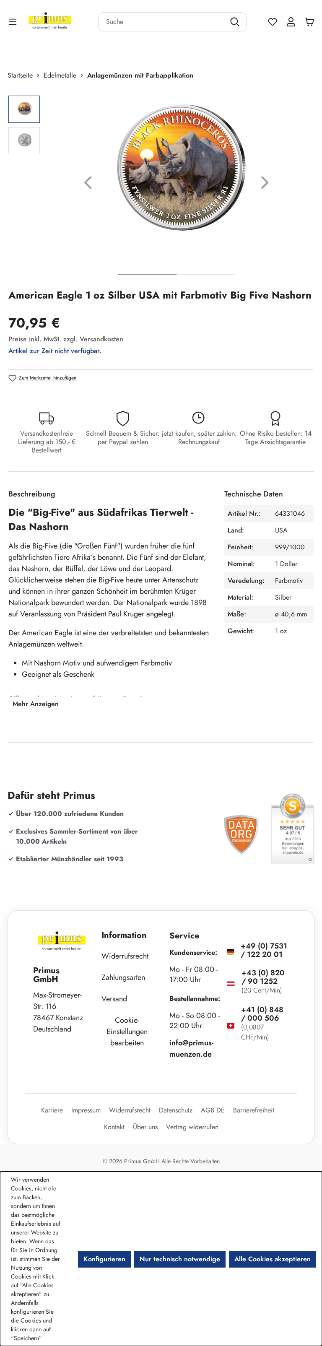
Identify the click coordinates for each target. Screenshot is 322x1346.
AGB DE (213, 1110)
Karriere (52, 1110)
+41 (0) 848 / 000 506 (262, 1014)
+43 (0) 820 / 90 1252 (263, 977)
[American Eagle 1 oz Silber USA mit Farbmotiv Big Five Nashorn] (176, 177)
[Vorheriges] (88, 184)
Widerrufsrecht (124, 956)
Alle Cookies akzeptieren (272, 1259)
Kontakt (114, 1127)
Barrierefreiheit (253, 1110)
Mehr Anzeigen (36, 704)
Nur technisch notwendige (180, 1259)
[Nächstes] (265, 184)
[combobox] (162, 21)
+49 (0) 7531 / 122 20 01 (264, 950)
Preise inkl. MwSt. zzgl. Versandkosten (65, 339)
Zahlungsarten (123, 977)
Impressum (86, 1110)
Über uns (145, 1127)
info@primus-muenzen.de (191, 1048)
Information (124, 935)
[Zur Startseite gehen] (60, 21)
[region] (161, 184)
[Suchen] (236, 21)
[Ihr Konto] (291, 21)
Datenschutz (175, 1110)
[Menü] (13, 21)
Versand (114, 998)
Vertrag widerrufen (192, 1127)
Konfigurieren (104, 1259)
